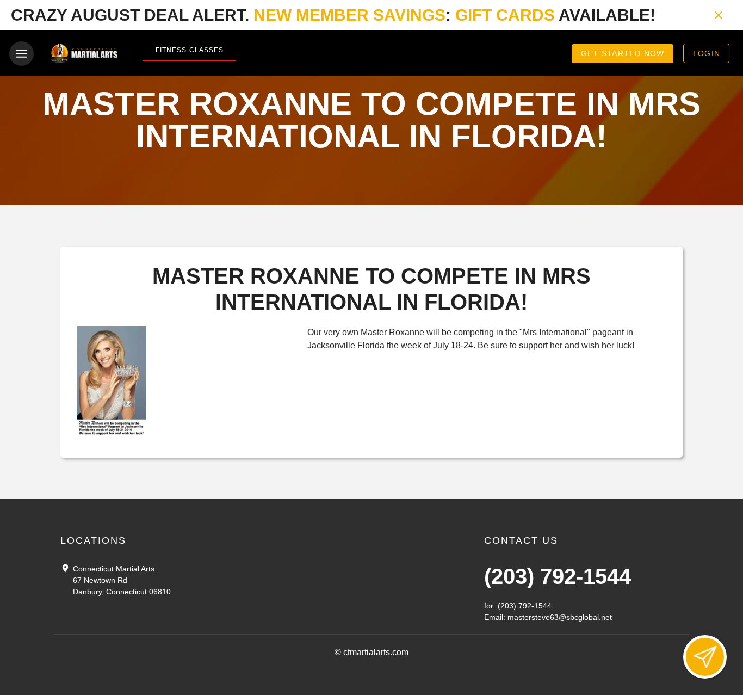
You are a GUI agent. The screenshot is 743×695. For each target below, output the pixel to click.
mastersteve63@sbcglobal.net (559, 617)
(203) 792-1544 (557, 576)
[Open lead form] (705, 657)
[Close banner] (718, 15)
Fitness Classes (190, 50)
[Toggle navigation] (21, 53)
